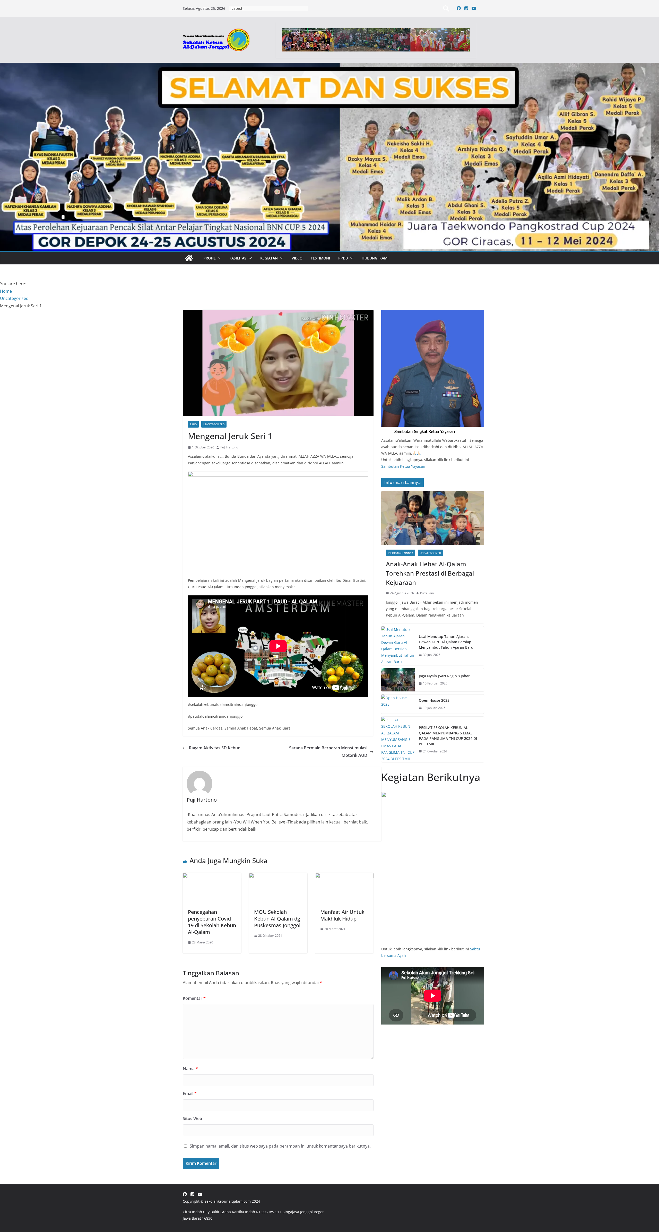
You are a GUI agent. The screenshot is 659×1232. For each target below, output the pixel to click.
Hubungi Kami (375, 258)
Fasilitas (238, 258)
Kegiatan (269, 258)
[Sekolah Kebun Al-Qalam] (189, 258)
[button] (218, 258)
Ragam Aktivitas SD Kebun (214, 748)
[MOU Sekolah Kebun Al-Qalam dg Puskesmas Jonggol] (278, 876)
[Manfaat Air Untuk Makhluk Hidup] (344, 876)
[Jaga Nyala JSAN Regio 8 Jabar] (398, 679)
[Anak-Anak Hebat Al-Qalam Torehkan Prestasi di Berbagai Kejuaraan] (432, 518)
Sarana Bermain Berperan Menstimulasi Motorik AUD (328, 751)
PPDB (343, 258)
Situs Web (192, 1118)
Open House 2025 (434, 700)
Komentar (194, 998)
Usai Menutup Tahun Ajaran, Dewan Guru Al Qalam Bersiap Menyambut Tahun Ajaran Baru (446, 642)
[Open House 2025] (398, 704)
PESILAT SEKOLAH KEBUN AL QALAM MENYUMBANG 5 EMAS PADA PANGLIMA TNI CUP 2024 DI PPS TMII (448, 735)
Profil (209, 258)
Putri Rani (427, 593)
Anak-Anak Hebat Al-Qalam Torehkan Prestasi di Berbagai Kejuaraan (430, 573)
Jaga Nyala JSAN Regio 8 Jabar (444, 675)
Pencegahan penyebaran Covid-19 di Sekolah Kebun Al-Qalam (212, 921)
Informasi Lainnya (400, 553)
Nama (190, 1068)
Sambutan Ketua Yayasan (403, 466)
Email (190, 1093)
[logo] (432, 312)
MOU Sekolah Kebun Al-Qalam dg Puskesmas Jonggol (277, 918)
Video (297, 258)
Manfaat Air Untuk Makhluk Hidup (342, 915)
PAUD (193, 424)
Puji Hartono (229, 447)
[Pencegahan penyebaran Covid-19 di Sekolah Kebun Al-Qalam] (212, 876)
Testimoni (320, 258)
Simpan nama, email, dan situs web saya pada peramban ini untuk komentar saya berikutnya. (280, 1146)
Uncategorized (213, 424)
